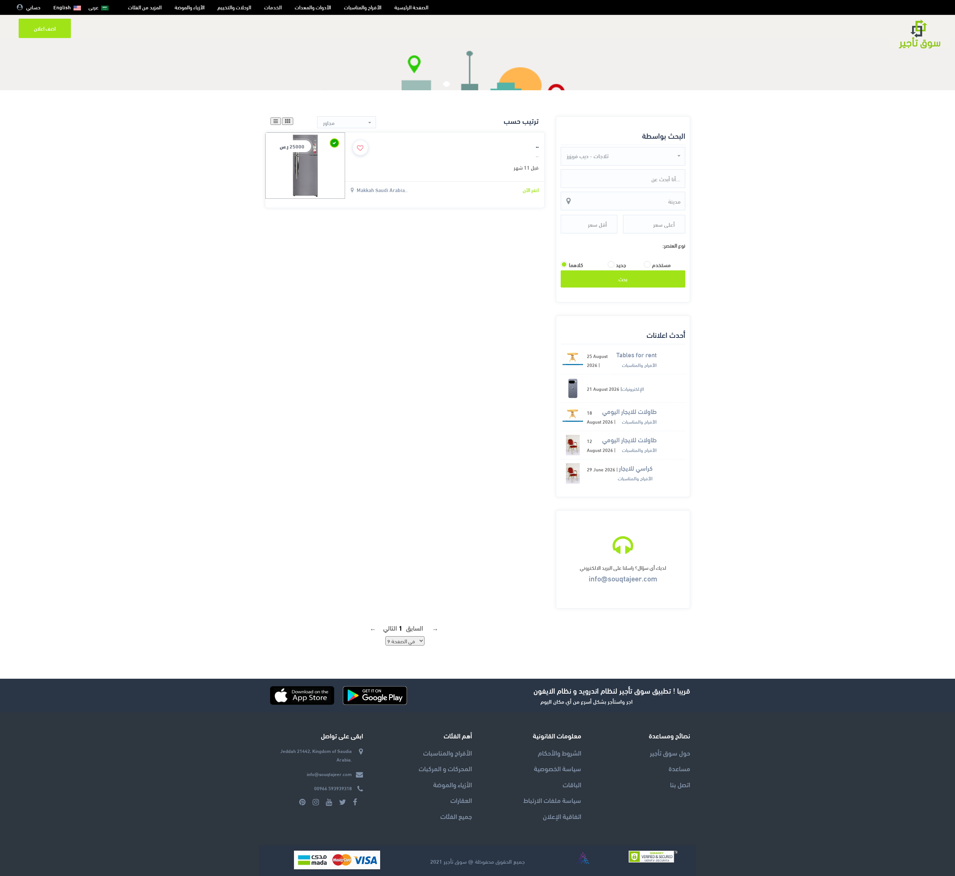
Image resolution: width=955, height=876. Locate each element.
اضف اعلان (45, 28)
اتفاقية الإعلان (562, 816)
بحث (623, 279)
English (62, 7)
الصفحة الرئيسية (411, 7)
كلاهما (576, 265)
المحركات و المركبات (445, 768)
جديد (621, 265)
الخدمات (273, 7)
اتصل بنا (680, 784)
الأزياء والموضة (189, 7)
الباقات (572, 784)
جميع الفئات (456, 816)
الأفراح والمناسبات (362, 7)
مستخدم (661, 265)
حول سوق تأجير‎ (670, 752)
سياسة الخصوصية (557, 768)
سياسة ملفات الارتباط (552, 800)
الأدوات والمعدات (313, 7)
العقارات (461, 800)
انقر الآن (531, 190)
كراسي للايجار (635, 468)
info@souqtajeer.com (623, 577)
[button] (623, 155)
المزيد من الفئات (145, 7)
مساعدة (679, 768)
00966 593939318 (333, 788)
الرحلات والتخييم (234, 7)
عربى (93, 7)
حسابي (33, 7)
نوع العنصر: (674, 245)
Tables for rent (636, 354)
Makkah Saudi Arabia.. (382, 190)
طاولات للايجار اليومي (629, 411)
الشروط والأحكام (559, 752)
